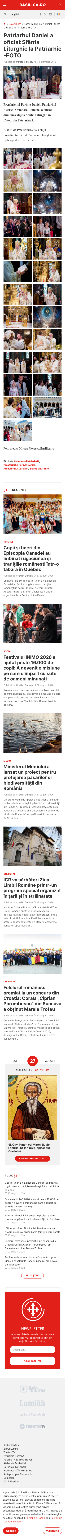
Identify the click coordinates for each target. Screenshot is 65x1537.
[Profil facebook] (40, 14)
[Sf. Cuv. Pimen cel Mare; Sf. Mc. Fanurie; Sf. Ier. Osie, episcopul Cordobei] (32, 1107)
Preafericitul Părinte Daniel (19, 464)
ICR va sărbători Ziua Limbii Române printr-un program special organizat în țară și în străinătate (32, 888)
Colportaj (8, 1477)
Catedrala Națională (14, 1466)
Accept (11, 1530)
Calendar (32, 1070)
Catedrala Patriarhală (26, 461)
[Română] (59, 14)
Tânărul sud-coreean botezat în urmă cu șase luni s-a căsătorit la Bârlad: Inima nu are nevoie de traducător (31, 1261)
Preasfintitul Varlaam (15, 468)
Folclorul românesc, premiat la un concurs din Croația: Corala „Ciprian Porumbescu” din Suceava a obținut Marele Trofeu (32, 998)
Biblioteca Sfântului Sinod (17, 1470)
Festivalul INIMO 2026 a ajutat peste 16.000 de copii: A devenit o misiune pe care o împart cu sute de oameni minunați (31, 667)
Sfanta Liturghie (39, 468)
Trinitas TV (9, 1452)
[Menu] (5, 4)
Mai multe (52, 1530)
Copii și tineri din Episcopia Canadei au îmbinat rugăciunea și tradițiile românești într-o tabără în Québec (31, 558)
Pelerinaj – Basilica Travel (17, 1459)
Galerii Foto (15, 23)
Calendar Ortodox (32, 1158)
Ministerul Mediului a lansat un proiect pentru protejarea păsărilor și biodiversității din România (29, 777)
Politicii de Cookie (35, 1517)
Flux (13, 1176)
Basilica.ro (33, 4)
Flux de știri (11, 14)
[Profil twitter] (45, 14)
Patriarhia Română (13, 1455)
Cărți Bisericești (12, 1481)
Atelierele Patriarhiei (14, 1463)
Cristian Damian (24, 575)
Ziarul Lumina (11, 1448)
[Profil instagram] (50, 14)
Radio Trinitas (11, 1444)
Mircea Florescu (24, 61)
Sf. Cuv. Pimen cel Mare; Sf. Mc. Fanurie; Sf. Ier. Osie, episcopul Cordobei (29, 1148)
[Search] (60, 4)
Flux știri (32, 1275)
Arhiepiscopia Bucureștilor (18, 1474)
